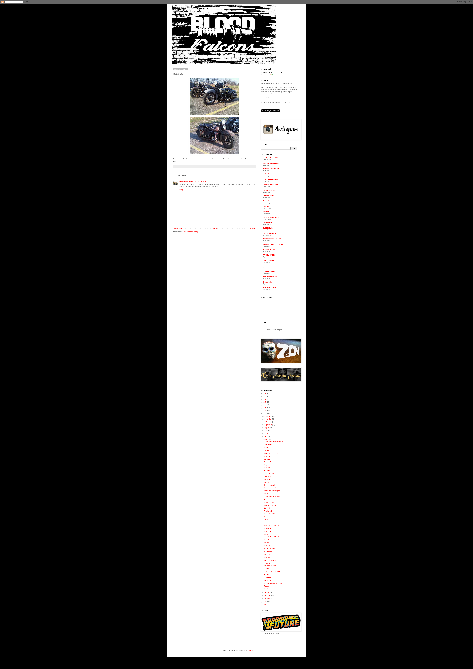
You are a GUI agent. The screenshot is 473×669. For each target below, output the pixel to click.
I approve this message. (272, 453)
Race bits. (267, 586)
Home (215, 228)
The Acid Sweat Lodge (271, 168)
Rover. (266, 494)
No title (266, 450)
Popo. (266, 499)
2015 (265, 402)
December (268, 416)
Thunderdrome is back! (272, 496)
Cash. (266, 520)
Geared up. (268, 476)
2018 (265, 393)
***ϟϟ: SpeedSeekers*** (271, 179)
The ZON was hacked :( (272, 572)
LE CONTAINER (268, 195)
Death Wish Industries (271, 217)
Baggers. (267, 470)
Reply (181, 190)
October (267, 422)
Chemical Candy (269, 190)
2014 (265, 405)
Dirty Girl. (267, 482)
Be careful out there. (271, 566)
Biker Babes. (268, 531)
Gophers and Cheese (270, 185)
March (266, 592)
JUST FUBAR (268, 228)
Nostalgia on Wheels (270, 277)
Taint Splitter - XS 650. (271, 537)
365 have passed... (270, 488)
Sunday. (267, 459)
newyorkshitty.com (269, 271)
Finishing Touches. (270, 589)
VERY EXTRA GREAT (270, 158)
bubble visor (267, 266)
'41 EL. (266, 522)
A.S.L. (266, 517)
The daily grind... (269, 473)
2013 (265, 408)
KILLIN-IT (266, 212)
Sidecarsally (267, 282)
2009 (265, 605)
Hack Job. (267, 479)
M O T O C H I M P (269, 250)
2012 (265, 411)
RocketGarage (268, 201)
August (267, 428)
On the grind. (268, 580)
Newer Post (178, 228)
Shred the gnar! (269, 485)
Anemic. (267, 563)
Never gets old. (269, 462)
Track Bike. (268, 577)
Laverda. (267, 546)
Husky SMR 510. (269, 514)
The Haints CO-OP (269, 287)
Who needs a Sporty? (271, 525)
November (268, 419)
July (266, 430)
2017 (265, 396)
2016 (265, 399)
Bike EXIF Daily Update (271, 163)
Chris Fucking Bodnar (186, 181)
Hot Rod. (267, 554)
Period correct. (269, 540)
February (267, 595)
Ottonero (266, 206)
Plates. (266, 447)
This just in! (268, 511)
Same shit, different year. (272, 491)
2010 (265, 602)
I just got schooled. (270, 560)
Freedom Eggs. (269, 502)
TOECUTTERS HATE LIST (272, 239)
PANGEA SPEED (269, 255)
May (266, 436)
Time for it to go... (270, 445)
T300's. (266, 569)
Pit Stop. (267, 574)
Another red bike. (270, 548)
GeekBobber (267, 223)
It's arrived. (267, 456)
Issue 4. (266, 543)
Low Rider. (267, 508)
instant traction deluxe (271, 174)
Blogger (250, 651)
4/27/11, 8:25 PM (200, 181)
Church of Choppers (270, 233)
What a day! (268, 551)
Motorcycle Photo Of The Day (273, 244)
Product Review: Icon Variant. (274, 583)
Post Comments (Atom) (190, 232)
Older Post (251, 228)
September (268, 425)
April (266, 439)
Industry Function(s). (271, 505)
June (266, 433)
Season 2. (267, 534)
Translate (277, 75)
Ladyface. (267, 557)
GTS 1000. (267, 468)
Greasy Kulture (268, 260)
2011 (265, 414)
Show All (295, 292)
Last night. (267, 528)
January (267, 598)
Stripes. (266, 465)
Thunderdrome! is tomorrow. (273, 442)
